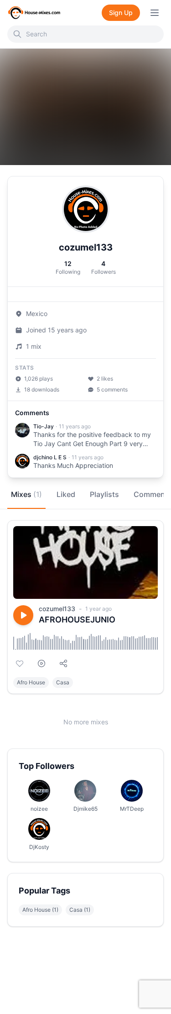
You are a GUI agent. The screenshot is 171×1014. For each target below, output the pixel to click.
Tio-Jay (43, 426)
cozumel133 (57, 608)
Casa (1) (79, 909)
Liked (66, 494)
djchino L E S (50, 457)
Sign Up (121, 12)
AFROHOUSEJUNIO (77, 619)
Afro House (31, 682)
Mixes (26, 494)
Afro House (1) (40, 909)
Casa (62, 682)
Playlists (104, 494)
